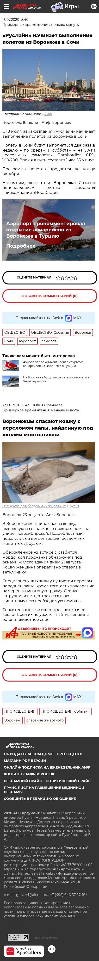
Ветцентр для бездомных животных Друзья (40, 506)
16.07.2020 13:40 (15, 19)
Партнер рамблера (45, 937)
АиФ (48, 114)
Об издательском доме (28, 754)
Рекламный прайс (23, 781)
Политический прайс (68, 781)
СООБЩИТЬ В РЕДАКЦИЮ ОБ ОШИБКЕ (40, 799)
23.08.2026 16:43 (15, 405)
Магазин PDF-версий (25, 761)
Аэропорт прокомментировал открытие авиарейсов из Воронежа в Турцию (45, 230)
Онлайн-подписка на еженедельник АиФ (47, 767)
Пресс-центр (69, 754)
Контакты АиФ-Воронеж (29, 774)
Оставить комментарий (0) (50, 296)
